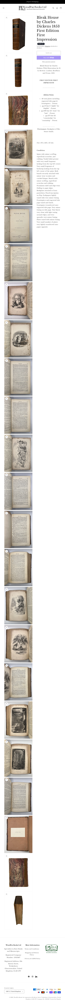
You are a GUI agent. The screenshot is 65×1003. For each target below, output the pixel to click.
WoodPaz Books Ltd (19, 997)
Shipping (47, 46)
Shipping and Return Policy (32, 954)
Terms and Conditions (32, 949)
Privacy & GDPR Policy (32, 958)
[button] (3, 8)
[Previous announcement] (3, 2)
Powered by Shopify (55, 999)
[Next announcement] (62, 2)
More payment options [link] (48, 61)
